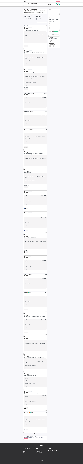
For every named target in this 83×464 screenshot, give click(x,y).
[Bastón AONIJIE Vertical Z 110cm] (25, 429)
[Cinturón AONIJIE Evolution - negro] (25, 208)
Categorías (26, 7)
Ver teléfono (51, 40)
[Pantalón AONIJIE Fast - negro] (25, 252)
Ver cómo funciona (30, 438)
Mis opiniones (50, 1)
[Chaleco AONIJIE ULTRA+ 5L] (27, 147)
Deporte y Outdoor (30, 7)
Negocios (42, 1)
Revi (23, 7)
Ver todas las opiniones (52, 44)
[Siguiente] (38, 433)
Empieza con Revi (26, 438)
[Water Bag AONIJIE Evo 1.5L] (27, 332)
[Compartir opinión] (45, 67)
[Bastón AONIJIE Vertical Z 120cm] (25, 230)
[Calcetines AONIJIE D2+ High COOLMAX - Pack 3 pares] (27, 89)
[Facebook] (49, 46)
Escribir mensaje (51, 41)
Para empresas (25, 453)
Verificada (32, 93)
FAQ (23, 452)
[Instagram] (51, 46)
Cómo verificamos (46, 1)
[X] (50, 46)
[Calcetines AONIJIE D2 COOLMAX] (27, 46)
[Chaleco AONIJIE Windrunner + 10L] (27, 309)
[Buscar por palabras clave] (46, 25)
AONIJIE (33, 7)
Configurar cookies (38, 453)
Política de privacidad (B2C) (39, 452)
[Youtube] (53, 46)
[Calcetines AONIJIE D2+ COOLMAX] (25, 46)
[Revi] (25, 1)
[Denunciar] (46, 67)
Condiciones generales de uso (39, 451)
